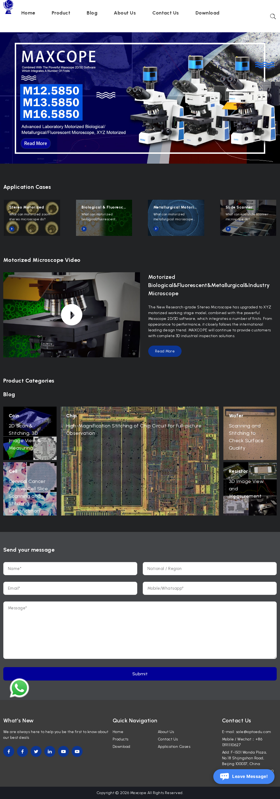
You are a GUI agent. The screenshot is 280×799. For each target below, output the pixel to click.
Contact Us (165, 13)
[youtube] (63, 751)
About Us (125, 13)
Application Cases (174, 746)
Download (208, 13)
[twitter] (36, 751)
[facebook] (8, 751)
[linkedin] (49, 751)
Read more (165, 351)
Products (121, 739)
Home (28, 13)
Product (61, 13)
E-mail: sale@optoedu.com (246, 731)
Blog (92, 13)
